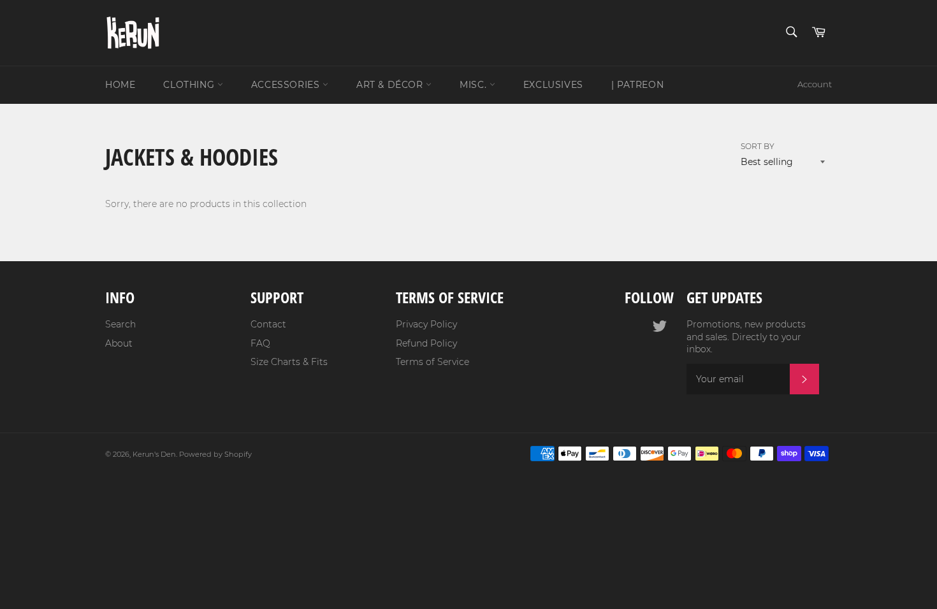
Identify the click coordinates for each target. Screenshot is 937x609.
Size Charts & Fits (289, 362)
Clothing (190, 84)
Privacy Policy (426, 324)
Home (120, 84)
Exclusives (553, 84)
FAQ (260, 343)
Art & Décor (391, 84)
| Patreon (637, 84)
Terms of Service (432, 362)
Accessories (287, 84)
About (119, 343)
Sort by (757, 146)
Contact (268, 324)
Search (120, 324)
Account (814, 84)
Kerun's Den (154, 454)
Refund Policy (426, 343)
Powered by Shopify (215, 454)
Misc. (475, 84)
